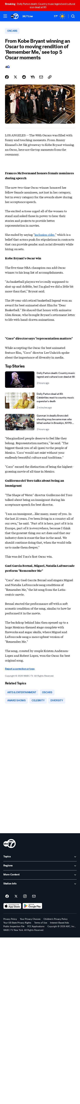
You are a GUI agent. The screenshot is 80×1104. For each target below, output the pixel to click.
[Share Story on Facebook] (7, 77)
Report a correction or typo (19, 669)
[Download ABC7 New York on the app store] (12, 906)
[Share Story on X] (15, 77)
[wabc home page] (9, 843)
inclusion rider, (45, 234)
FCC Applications (35, 926)
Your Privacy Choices (30, 919)
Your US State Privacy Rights (17, 923)
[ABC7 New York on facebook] (7, 896)
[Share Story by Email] (41, 77)
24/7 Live (27, 16)
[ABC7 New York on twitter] (16, 896)
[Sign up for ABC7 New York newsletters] (34, 896)
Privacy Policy (10, 919)
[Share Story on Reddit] (24, 77)
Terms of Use (40, 923)
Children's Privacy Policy (56, 919)
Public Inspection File (13, 926)
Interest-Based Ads (59, 923)
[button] (5, 16)
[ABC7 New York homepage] (15, 16)
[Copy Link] (50, 77)
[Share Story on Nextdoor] (32, 77)
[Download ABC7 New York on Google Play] (32, 906)
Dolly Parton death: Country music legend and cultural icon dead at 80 (40, 5)
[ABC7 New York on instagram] (25, 896)
